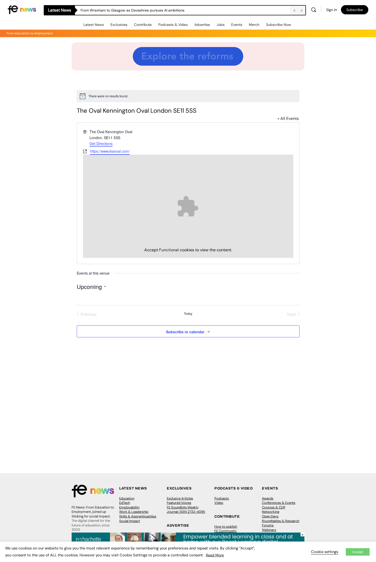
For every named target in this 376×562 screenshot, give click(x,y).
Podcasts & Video (173, 24)
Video (218, 503)
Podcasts (221, 498)
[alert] (188, 96)
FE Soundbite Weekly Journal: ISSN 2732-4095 (186, 509)
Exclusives (118, 24)
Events (236, 24)
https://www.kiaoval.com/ (110, 151)
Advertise (202, 24)
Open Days (270, 516)
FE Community (225, 531)
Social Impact (129, 521)
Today (188, 313)
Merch (254, 24)
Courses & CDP (273, 507)
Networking (270, 511)
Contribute (143, 24)
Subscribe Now (278, 24)
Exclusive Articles (180, 498)
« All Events (288, 118)
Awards (267, 498)
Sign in (331, 9)
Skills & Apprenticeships (137, 516)
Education (126, 498)
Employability (129, 507)
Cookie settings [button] (324, 551)
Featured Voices (179, 503)
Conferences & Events (278, 503)
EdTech (124, 503)
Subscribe (354, 9)
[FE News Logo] (22, 9)
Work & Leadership (133, 511)
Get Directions (101, 143)
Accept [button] (357, 552)
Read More (215, 555)
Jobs (221, 24)
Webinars (269, 530)
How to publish (225, 526)
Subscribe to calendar (185, 331)
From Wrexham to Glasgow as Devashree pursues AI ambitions (132, 10)
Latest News (93, 24)
